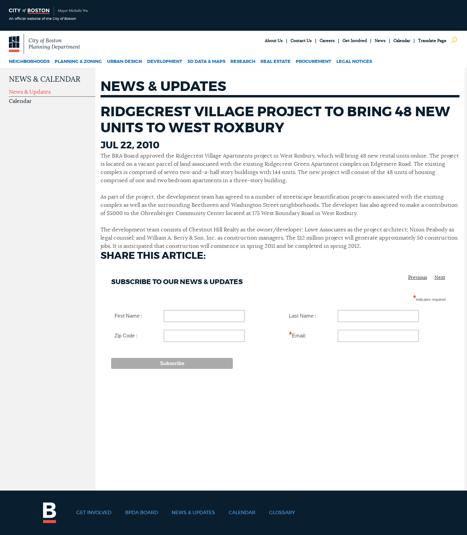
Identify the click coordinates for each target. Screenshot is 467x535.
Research (242, 61)
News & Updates (30, 92)
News (380, 41)
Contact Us (301, 41)
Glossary (282, 512)
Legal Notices (354, 61)
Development (164, 61)
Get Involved (355, 41)
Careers (327, 41)
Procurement (313, 61)
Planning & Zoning (78, 61)
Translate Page (432, 41)
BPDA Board (141, 512)
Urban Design (124, 61)
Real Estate (276, 61)
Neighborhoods (29, 61)
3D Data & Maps (206, 61)
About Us (274, 41)
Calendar (401, 41)
